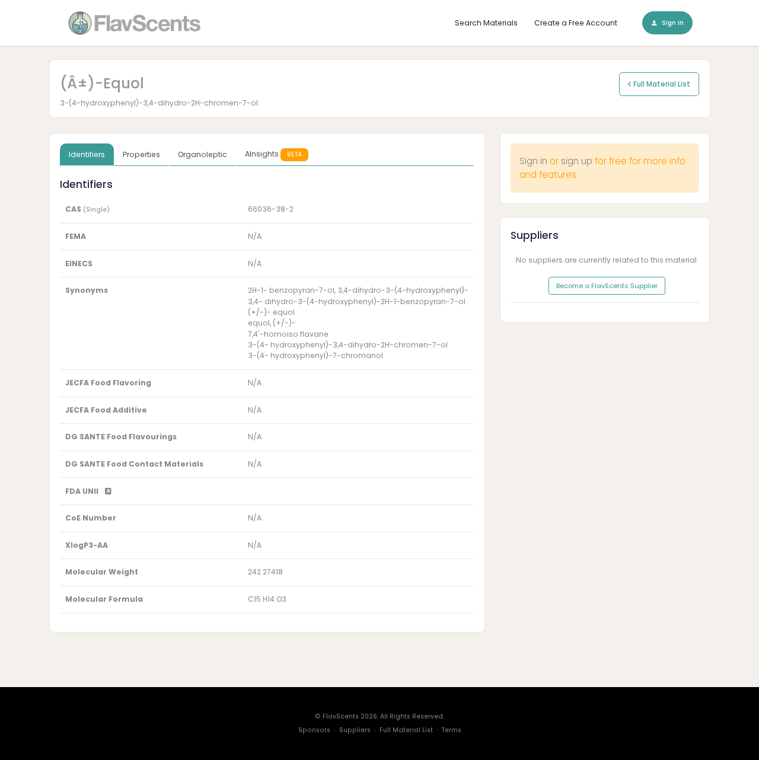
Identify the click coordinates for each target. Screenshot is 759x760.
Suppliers (355, 730)
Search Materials (486, 23)
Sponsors (314, 730)
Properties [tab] (141, 154)
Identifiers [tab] (87, 154)
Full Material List (661, 84)
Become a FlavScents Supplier (607, 285)
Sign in (533, 161)
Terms (451, 730)
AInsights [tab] (273, 154)
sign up (576, 161)
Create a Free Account (575, 23)
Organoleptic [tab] (202, 154)
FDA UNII (82, 491)
